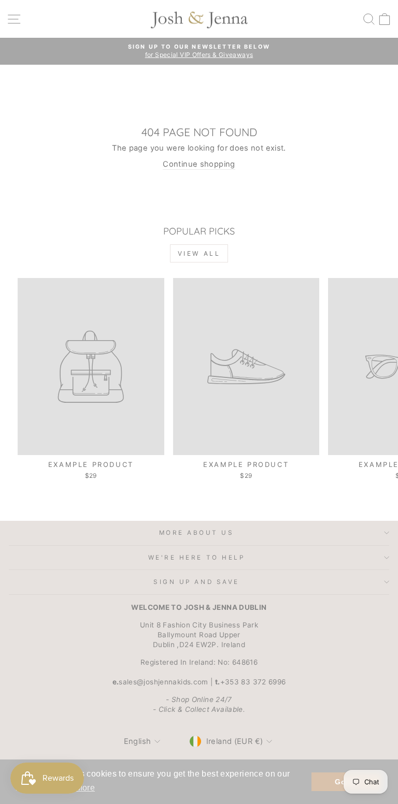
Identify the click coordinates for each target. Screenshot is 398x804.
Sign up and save (196, 582)
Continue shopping (199, 164)
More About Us (196, 532)
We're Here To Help (196, 557)
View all (199, 253)
